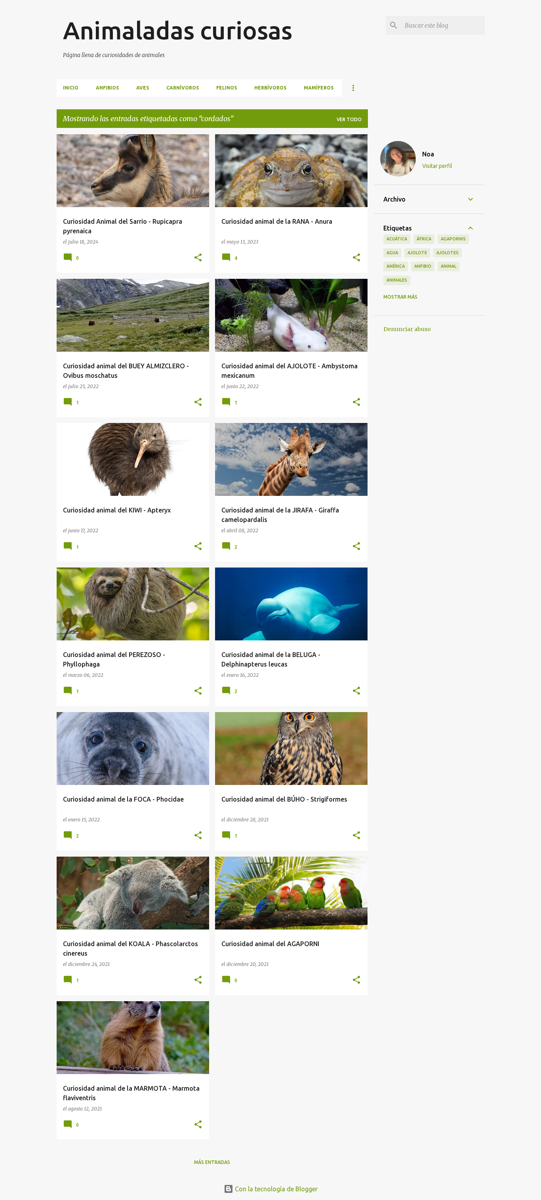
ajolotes (447, 252)
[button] (198, 258)
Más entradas (212, 1162)
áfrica (424, 238)
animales (397, 280)
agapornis (453, 238)
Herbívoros (270, 87)
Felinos (226, 87)
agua (392, 252)
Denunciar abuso (407, 329)
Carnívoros (182, 87)
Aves (142, 87)
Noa (428, 154)
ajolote (417, 252)
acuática (397, 238)
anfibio (422, 266)
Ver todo (349, 119)
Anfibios (107, 87)
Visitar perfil (437, 166)
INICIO (70, 87)
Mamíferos (318, 87)
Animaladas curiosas (177, 30)
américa (396, 266)
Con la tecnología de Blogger (275, 1188)
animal (448, 266)
